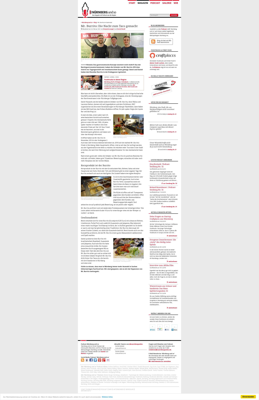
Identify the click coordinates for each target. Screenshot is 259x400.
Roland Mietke (172, 368)
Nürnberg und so (87, 22)
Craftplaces (156, 67)
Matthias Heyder (134, 368)
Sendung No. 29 (172, 149)
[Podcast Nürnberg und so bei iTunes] (86, 361)
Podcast (155, 3)
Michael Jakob (144, 368)
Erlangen (118, 82)
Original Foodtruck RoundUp (146, 380)
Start (132, 3)
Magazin (143, 3)
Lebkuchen (132, 378)
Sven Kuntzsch (136, 370)
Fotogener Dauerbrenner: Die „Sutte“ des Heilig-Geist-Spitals (163, 242)
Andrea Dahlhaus (113, 366)
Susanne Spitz (127, 370)
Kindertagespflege (104, 378)
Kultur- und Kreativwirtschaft (119, 378)
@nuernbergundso (136, 344)
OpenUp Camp (131, 380)
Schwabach (124, 82)
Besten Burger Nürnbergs (112, 375)
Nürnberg (107, 82)
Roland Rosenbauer (87, 370)
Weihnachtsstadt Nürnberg (150, 382)
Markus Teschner (122, 368)
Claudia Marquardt (143, 366)
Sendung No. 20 (172, 114)
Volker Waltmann (103, 372)
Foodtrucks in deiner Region (115, 80)
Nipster (139, 378)
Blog (95, 22)
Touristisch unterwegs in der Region (115, 382)
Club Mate (167, 375)
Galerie (166, 3)
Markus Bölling (112, 368)
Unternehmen (118, 389)
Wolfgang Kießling (114, 372)
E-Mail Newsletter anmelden (160, 361)
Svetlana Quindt (147, 370)
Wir (176, 3)
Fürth (112, 82)
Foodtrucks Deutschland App (126, 377)
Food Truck (112, 377)
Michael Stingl (163, 368)
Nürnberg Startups (87, 380)
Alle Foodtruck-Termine (119, 87)
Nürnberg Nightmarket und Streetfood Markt (163, 378)
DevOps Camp (91, 377)
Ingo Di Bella (161, 366)
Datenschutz (86, 391)
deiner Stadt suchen (157, 63)
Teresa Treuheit (157, 370)
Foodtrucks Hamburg (142, 377)
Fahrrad (98, 377)
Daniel (103, 351)
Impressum (129, 389)
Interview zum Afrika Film (162, 265)
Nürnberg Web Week (99, 380)
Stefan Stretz (108, 370)
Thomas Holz (85, 372)
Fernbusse (105, 377)
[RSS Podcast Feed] (82, 361)
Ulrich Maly (93, 372)
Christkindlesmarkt (157, 375)
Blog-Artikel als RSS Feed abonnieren (164, 41)
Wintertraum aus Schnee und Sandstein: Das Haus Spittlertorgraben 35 (163, 288)
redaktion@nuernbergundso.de (160, 350)
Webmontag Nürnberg (134, 382)
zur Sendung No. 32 (170, 183)
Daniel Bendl (121, 29)
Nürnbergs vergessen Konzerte (116, 380)
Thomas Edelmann (169, 370)
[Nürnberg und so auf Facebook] (91, 361)
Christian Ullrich (132, 366)
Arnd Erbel (123, 366)
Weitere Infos (107, 397)
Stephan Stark (117, 370)
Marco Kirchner (102, 368)
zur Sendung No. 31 (170, 206)
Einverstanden (248, 396)
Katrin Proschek (91, 368)
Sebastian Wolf (98, 370)
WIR (110, 389)
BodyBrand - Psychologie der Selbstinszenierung (136, 375)
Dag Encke (153, 366)
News (89, 389)
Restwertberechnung (161, 380)
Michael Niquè (153, 368)
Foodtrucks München (155, 377)
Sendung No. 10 (172, 132)
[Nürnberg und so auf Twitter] (95, 361)
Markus (83, 353)
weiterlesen (172, 236)
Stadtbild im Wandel (97, 382)
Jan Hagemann (170, 366)
